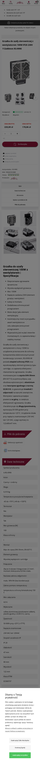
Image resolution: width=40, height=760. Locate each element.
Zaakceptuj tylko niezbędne (20, 740)
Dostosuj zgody (20, 747)
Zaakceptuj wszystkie (20, 755)
